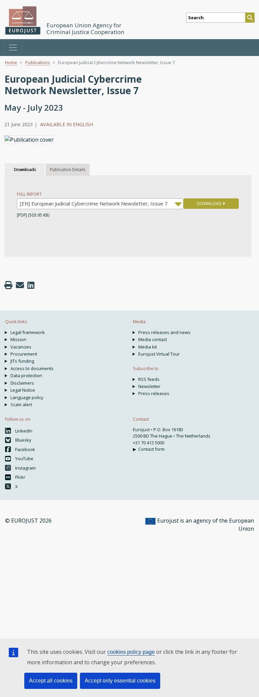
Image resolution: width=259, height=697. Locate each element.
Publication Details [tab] (67, 169)
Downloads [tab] (25, 169)
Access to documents (32, 368)
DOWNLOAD (210, 203)
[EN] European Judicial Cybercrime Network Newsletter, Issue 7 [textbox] (94, 203)
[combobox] (100, 203)
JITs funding (22, 361)
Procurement (23, 354)
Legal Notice (22, 390)
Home (11, 62)
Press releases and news (164, 332)
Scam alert (21, 404)
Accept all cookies (51, 681)
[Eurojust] (22, 20)
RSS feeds (149, 379)
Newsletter (149, 386)
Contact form (151, 449)
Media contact (152, 339)
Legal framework (27, 332)
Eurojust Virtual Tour (159, 354)
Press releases (153, 393)
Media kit (147, 347)
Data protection (26, 375)
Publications (37, 62)
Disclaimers (22, 383)
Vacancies (20, 347)
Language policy (27, 397)
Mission (18, 339)
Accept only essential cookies (120, 681)
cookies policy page (131, 652)
